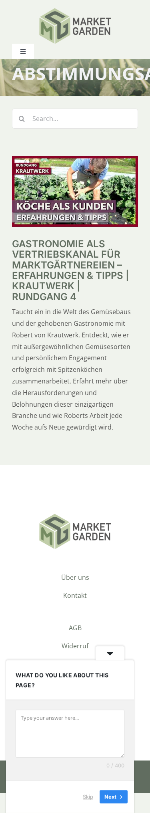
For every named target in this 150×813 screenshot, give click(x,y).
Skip (88, 796)
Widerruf (75, 646)
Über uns (75, 577)
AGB (75, 627)
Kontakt (75, 595)
